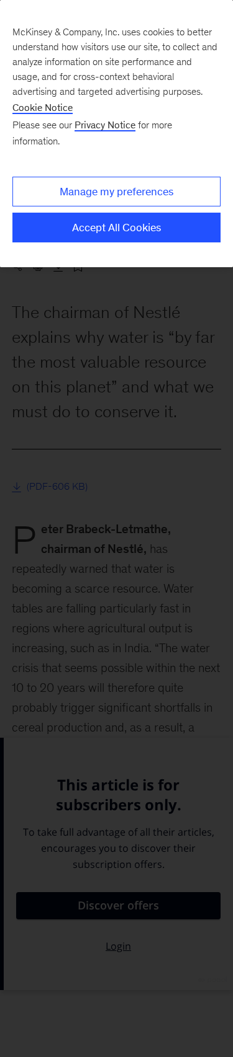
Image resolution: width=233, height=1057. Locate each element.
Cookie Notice (42, 107)
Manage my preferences (116, 191)
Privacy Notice (105, 125)
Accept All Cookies (116, 227)
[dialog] (116, 133)
